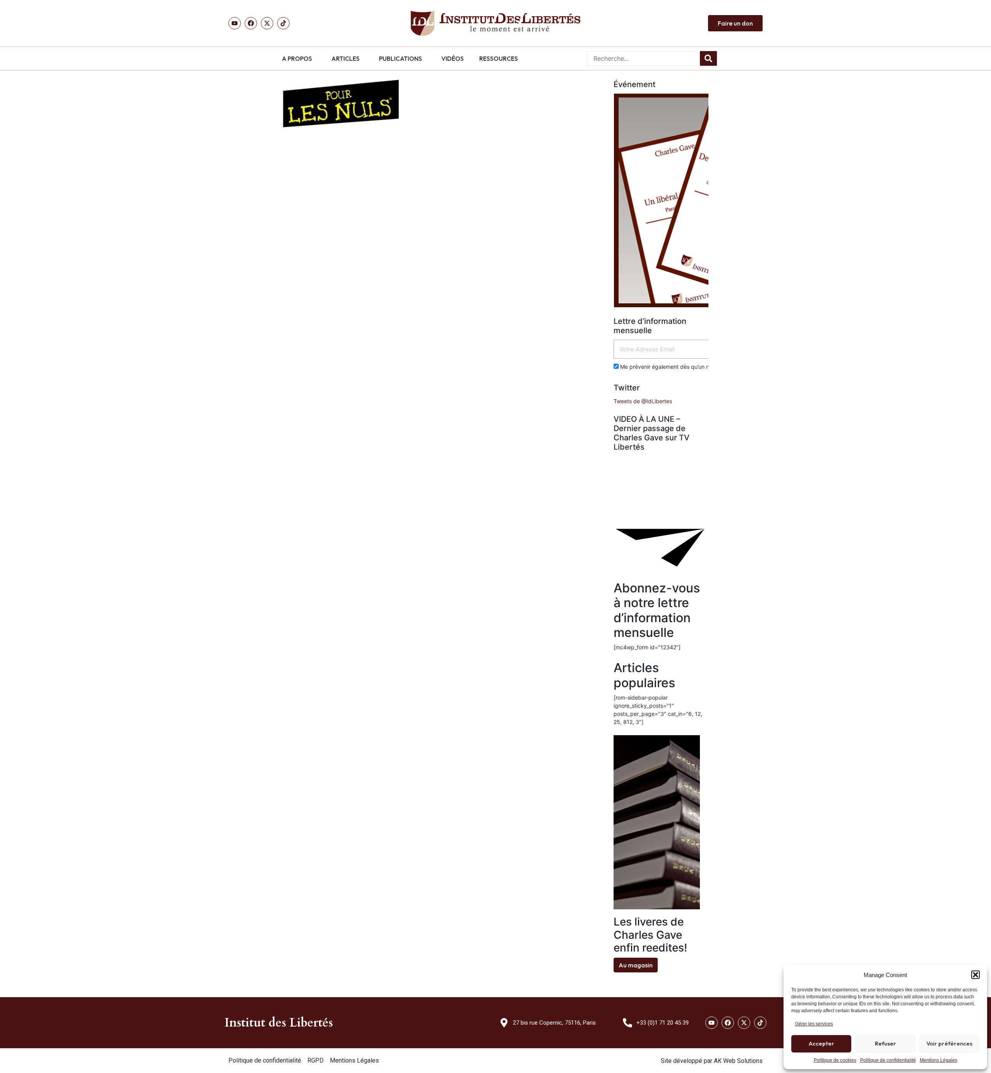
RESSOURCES (498, 58)
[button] (975, 975)
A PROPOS (297, 58)
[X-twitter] (744, 1023)
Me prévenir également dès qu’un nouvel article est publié (692, 366)
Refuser (885, 1043)
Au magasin (636, 965)
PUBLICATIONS (400, 58)
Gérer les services (814, 1024)
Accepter (821, 1043)
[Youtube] (234, 23)
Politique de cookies (835, 1060)
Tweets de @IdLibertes (643, 401)
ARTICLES (345, 58)
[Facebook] (251, 23)
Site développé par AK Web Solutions (712, 1060)
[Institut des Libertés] (495, 23)
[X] (267, 23)
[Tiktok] (283, 23)
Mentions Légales (938, 1060)
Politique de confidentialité (888, 1060)
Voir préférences (949, 1043)
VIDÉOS (452, 58)
